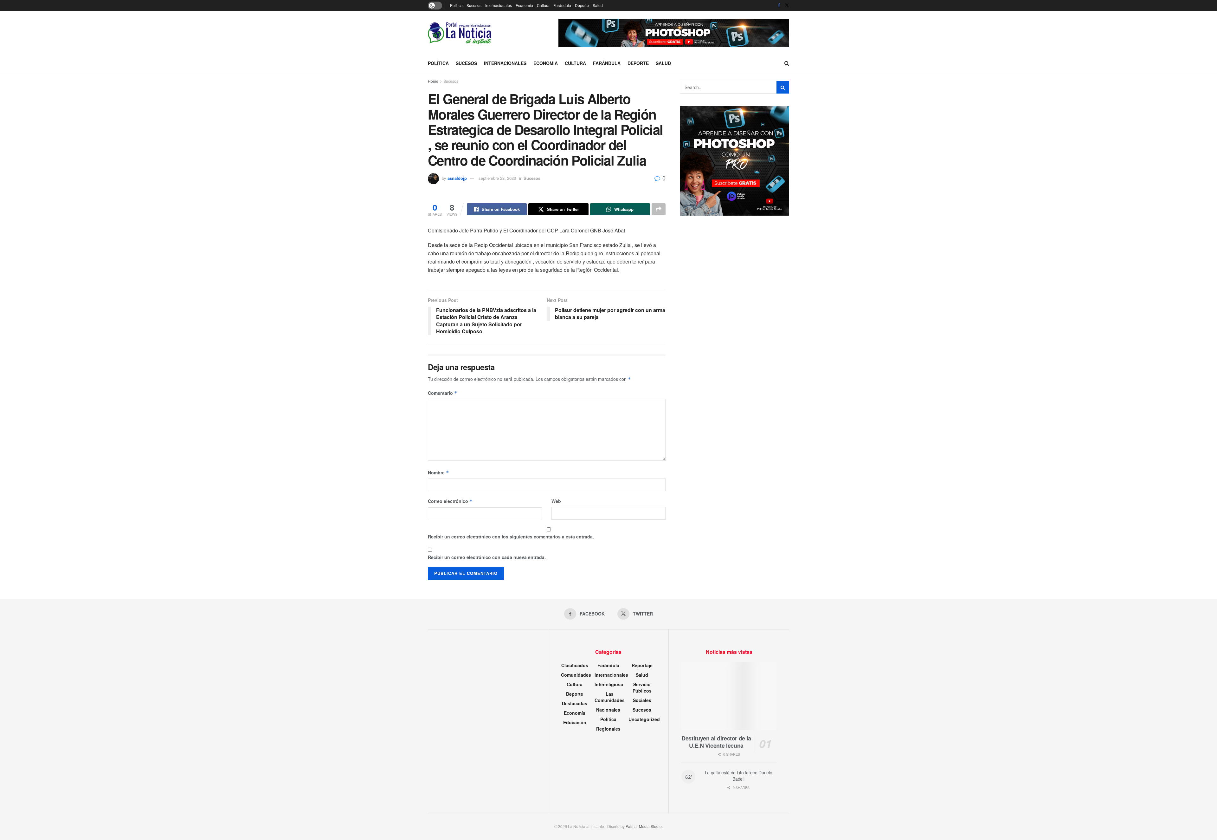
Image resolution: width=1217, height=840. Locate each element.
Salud (598, 5)
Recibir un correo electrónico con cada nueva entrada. (487, 557)
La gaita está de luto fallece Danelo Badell (738, 775)
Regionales (608, 729)
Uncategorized (644, 719)
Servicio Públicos (642, 687)
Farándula (562, 5)
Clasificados (574, 665)
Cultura (543, 5)
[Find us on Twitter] (787, 5)
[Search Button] (786, 63)
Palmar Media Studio (644, 826)
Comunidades (576, 675)
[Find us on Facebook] (779, 5)
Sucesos (474, 5)
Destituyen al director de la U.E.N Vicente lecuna (716, 742)
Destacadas (574, 703)
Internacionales (498, 5)
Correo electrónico (450, 501)
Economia (524, 5)
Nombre (438, 472)
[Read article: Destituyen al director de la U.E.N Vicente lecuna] (728, 696)
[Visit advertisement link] (673, 33)
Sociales (642, 700)
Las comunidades (610, 697)
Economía (574, 713)
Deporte (582, 5)
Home (433, 81)
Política (456, 5)
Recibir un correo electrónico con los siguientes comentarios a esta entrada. (511, 536)
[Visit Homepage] (459, 33)
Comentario (442, 393)
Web (556, 501)
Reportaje (642, 665)
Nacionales (608, 710)
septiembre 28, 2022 (497, 178)
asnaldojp (457, 178)
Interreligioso (609, 684)
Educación (574, 722)
